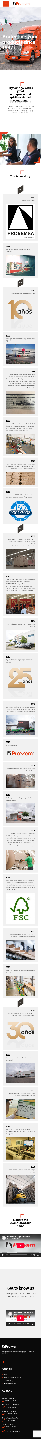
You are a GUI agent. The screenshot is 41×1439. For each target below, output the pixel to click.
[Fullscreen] (38, 1255)
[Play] (3, 1255)
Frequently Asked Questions (12, 1378)
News (5, 1375)
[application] (20, 1245)
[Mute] (34, 1255)
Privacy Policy (8, 1381)
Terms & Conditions (10, 1384)
